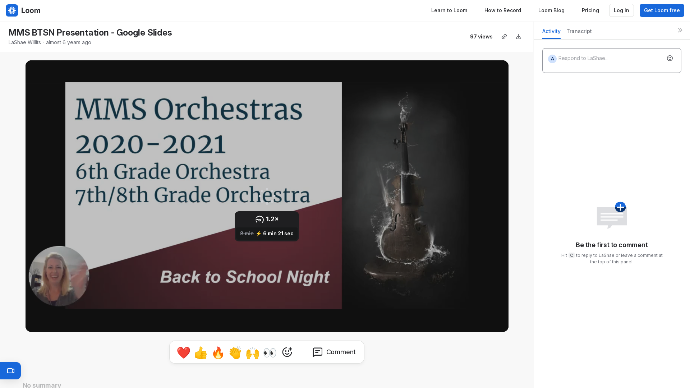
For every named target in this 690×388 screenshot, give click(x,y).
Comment (341, 352)
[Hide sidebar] (680, 30)
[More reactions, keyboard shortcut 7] (287, 352)
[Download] (518, 36)
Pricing (590, 10)
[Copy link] (504, 36)
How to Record (502, 10)
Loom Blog (551, 10)
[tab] (551, 33)
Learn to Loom (449, 10)
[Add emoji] (670, 58)
